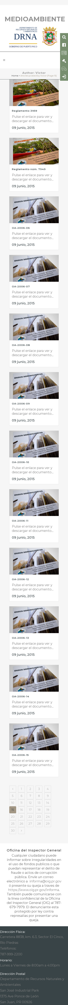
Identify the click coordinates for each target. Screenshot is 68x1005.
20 (13, 817)
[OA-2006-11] (34, 502)
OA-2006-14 (20, 696)
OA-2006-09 (21, 403)
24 (48, 817)
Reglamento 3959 (24, 110)
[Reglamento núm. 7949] (34, 151)
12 (30, 803)
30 (13, 830)
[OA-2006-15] (34, 736)
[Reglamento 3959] (34, 92)
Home (15, 75)
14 (47, 803)
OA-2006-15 (20, 755)
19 (47, 810)
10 (12, 803)
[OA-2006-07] (34, 268)
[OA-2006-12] (34, 561)
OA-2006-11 (20, 520)
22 (30, 817)
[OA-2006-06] (34, 209)
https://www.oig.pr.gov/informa (33, 890)
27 (30, 824)
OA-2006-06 (21, 227)
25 (13, 824)
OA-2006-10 (20, 462)
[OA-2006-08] (34, 326)
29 (48, 824)
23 (39, 817)
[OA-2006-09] (34, 385)
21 (21, 817)
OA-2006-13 (20, 637)
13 (39, 803)
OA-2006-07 (21, 286)
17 (30, 810)
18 (39, 810)
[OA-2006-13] (34, 619)
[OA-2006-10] (34, 444)
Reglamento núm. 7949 (29, 169)
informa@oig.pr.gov (45, 881)
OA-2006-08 (21, 345)
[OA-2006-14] (34, 678)
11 (21, 803)
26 (21, 824)
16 (21, 810)
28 (39, 824)
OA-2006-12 (20, 579)
